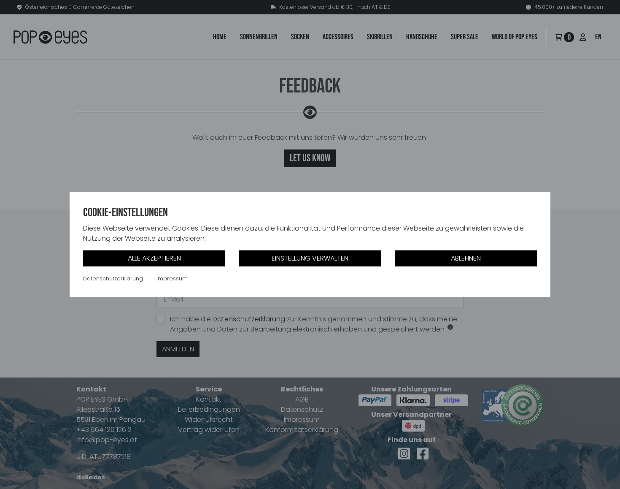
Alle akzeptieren (154, 258)
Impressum (172, 278)
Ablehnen (466, 258)
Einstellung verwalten (310, 258)
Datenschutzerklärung (113, 278)
